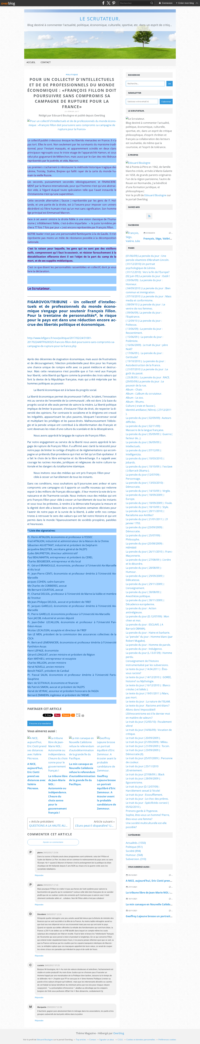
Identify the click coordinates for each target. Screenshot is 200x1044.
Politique (72, 74)
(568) (134, 855)
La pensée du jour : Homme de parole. (148, 645)
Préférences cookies (167, 1039)
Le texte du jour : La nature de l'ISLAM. (148, 701)
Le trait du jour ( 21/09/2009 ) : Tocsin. (148, 746)
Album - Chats (134, 389)
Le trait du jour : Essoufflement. (144, 794)
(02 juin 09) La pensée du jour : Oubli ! (148, 276)
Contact (46, 62)
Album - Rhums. (135, 401)
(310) (136, 859)
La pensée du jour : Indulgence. (144, 649)
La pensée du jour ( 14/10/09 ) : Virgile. (148, 491)
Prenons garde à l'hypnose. (142, 811)
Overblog (118, 1033)
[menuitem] (31, 62)
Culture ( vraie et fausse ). (141, 405)
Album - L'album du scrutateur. (144, 393)
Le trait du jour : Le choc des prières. (147, 798)
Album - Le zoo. (135, 397)
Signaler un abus (106, 1039)
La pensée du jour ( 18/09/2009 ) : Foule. (149, 503)
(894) (133, 851)
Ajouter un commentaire (53, 842)
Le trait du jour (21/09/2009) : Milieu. (147, 742)
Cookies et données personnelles (140, 1039)
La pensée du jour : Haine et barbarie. (148, 632)
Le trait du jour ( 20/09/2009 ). (143, 738)
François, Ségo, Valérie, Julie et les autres (168, 238)
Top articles (81, 1039)
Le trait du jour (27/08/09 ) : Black (145, 774)
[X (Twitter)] (108, 3)
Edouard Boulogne (155, 195)
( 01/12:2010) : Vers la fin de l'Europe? (147, 272)
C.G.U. (120, 1039)
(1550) (136, 843)
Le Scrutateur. (100, 18)
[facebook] (103, 3)
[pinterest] (114, 3)
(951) (134, 847)
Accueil (31, 62)
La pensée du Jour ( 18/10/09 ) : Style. (147, 507)
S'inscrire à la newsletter (40, 723)
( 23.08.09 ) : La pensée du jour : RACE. (148, 377)
